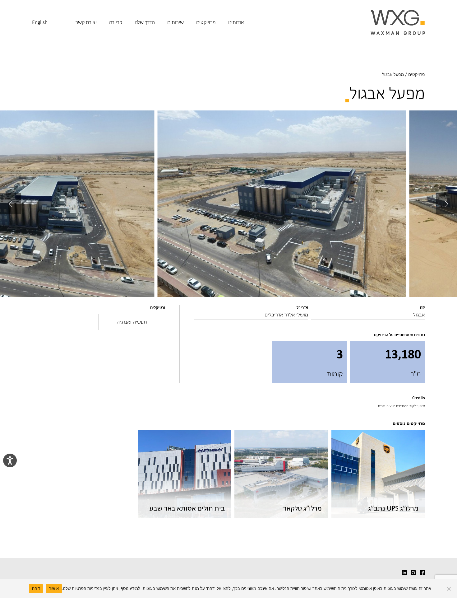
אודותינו (236, 22)
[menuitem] (236, 26)
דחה (36, 588)
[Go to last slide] (446, 203)
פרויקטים (416, 74)
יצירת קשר (86, 22)
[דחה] (449, 589)
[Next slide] (10, 203)
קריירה (115, 22)
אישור (54, 588)
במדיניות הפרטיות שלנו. (82, 588)
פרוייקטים (206, 22)
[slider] (228, 203)
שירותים (175, 22)
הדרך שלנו (145, 22)
